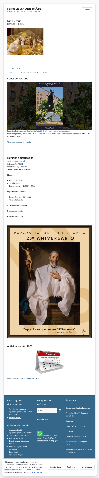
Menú (87, 10)
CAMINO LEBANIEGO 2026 (76, 436)
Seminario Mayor (16, 455)
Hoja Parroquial (15, 417)
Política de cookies (34, 472)
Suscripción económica (18, 409)
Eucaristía (70, 431)
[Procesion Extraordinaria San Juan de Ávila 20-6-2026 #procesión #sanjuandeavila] (49, 106)
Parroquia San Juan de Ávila (24, 8)
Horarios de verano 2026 (75, 426)
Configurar (87, 467)
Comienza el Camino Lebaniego (78, 408)
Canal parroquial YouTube (19, 436)
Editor (22, 24)
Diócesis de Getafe (16, 438)
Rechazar (71, 467)
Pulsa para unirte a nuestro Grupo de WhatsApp (47, 438)
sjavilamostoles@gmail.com (17, 161)
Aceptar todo (55, 467)
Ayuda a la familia (15, 430)
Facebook (42, 419)
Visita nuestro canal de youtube (19, 142)
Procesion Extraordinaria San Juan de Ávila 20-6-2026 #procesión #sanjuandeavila (38, 131)
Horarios (69, 421)
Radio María (13, 452)
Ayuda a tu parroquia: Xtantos (20, 433)
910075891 (19, 164)
